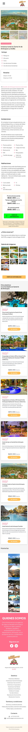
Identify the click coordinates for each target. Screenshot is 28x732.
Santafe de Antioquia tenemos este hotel (15, 87)
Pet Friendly (5, 304)
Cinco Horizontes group (14, 729)
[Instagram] (16, 645)
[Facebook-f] (11, 645)
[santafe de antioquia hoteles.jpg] (14, 20)
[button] (7, 3)
